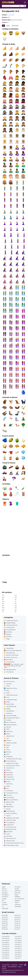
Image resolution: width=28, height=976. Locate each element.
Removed (15, 25)
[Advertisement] (14, 867)
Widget (4, 966)
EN (20, 6)
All (3, 25)
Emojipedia (10, 15)
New (8, 25)
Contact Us (14, 964)
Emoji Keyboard (12, 966)
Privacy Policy (6, 964)
